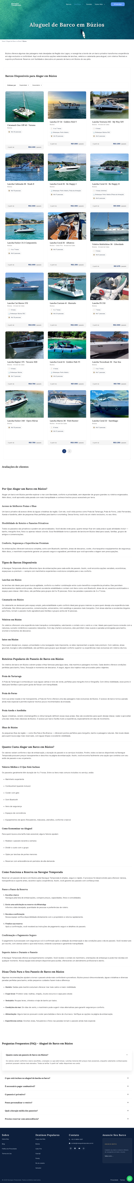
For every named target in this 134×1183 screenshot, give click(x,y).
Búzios (38, 1144)
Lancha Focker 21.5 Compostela (21, 243)
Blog (3, 1144)
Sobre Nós (99, 4)
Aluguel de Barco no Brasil (13, 41)
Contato (89, 4)
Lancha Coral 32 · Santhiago (105, 420)
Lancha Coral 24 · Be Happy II (106, 184)
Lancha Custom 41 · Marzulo (63, 303)
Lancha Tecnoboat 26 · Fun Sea (106, 362)
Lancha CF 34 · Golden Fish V (63, 122)
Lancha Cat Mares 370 (17, 303)
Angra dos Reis (40, 1139)
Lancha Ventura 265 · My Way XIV (108, 122)
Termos (122, 1180)
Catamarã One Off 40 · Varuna (21, 125)
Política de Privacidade (9, 1149)
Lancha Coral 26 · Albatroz (62, 243)
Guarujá (38, 1153)
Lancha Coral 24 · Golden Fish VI (65, 362)
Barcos (68, 4)
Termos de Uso (7, 1153)
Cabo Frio (39, 1149)
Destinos (77, 4)
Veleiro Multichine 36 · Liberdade (108, 244)
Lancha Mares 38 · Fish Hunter (64, 420)
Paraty (38, 1158)
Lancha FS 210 (98, 303)
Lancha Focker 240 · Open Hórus (22, 420)
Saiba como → (109, 1156)
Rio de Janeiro (40, 1163)
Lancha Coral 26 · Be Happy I (63, 184)
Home (3, 41)
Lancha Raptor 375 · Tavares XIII (22, 362)
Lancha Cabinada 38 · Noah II (20, 184)
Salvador (38, 1168)
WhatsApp (118, 4)
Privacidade (114, 1180)
